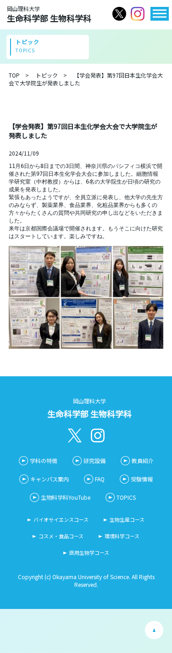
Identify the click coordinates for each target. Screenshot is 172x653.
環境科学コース (122, 536)
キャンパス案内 (49, 479)
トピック (47, 75)
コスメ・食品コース (61, 536)
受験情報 (142, 479)
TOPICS (126, 497)
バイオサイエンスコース (61, 519)
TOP (14, 75)
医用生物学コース (89, 552)
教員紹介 (143, 460)
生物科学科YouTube (65, 497)
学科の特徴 (43, 460)
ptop (154, 630)
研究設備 (94, 460)
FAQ (100, 479)
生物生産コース (127, 519)
